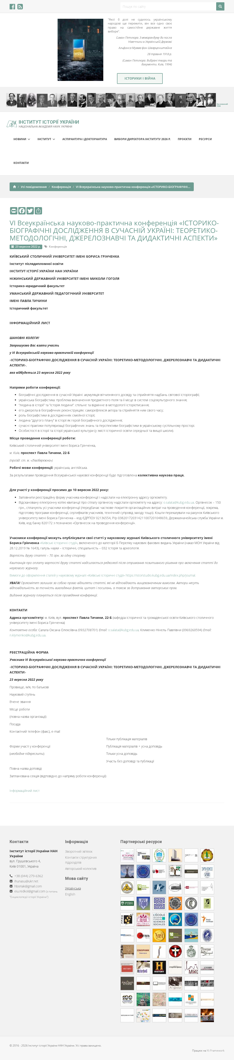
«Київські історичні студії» (58, 543)
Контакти (21, 163)
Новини (20, 139)
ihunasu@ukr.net (26, 881)
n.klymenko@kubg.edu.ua (27, 635)
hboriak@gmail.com (28, 886)
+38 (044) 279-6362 (28, 876)
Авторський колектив (80, 868)
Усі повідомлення (34, 187)
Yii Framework (215, 1050)
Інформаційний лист (25, 790)
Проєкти (184, 139)
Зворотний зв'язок (78, 851)
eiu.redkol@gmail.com (29, 891)
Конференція (61, 187)
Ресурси (205, 139)
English (70, 894)
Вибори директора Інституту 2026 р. (142, 139)
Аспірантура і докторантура (84, 139)
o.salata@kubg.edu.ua (178, 502)
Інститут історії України (49, 123)
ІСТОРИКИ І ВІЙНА (140, 78)
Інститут (45, 139)
